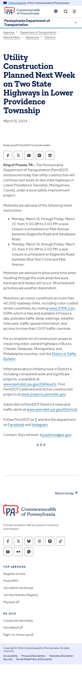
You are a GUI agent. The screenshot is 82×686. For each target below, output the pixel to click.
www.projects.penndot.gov (43, 394)
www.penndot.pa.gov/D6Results (29, 384)
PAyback (9, 602)
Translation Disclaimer (61, 655)
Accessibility (10, 655)
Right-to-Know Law (16, 634)
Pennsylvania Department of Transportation (27, 23)
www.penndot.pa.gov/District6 (52, 409)
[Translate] (56, 11)
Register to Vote (14, 574)
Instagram (40, 424)
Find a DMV (10, 580)
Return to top (64, 493)
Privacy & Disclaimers (33, 655)
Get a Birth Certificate (18, 588)
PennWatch (11, 627)
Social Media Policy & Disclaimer (34, 659)
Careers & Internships (18, 620)
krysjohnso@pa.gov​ (55, 434)
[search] (65, 11)
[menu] (74, 11)
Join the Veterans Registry (20, 595)
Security (8, 659)
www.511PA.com (62, 308)
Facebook (16, 424)
